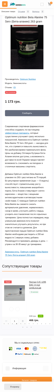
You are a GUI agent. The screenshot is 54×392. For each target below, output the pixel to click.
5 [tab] (20, 323)
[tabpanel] (27, 301)
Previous (3, 301)
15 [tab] (31, 327)
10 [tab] (41, 323)
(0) (14, 87)
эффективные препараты (17, 133)
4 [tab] (16, 323)
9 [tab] (37, 323)
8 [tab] (33, 323)
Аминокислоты (12, 252)
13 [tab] (22, 327)
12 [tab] (49, 323)
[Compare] (18, 309)
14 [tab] (27, 327)
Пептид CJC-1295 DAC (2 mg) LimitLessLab (37, 285)
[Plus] (23, 321)
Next (50, 301)
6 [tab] (25, 323)
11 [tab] (45, 323)
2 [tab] (8, 323)
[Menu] (5, 4)
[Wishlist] (11, 309)
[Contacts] (42, 4)
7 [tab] (29, 323)
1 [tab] (4, 323)
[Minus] (6, 321)
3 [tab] (12, 323)
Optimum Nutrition (28, 79)
